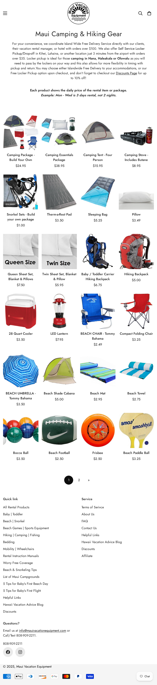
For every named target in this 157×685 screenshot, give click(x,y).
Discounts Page (126, 73)
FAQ (85, 521)
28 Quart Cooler (21, 333)
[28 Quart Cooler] (20, 311)
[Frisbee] (98, 430)
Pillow (136, 214)
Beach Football (59, 452)
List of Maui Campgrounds (21, 576)
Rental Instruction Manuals (21, 556)
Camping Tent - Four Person (97, 157)
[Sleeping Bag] (98, 192)
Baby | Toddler (13, 514)
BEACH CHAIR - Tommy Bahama (98, 336)
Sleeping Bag (97, 214)
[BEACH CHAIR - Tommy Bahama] (98, 311)
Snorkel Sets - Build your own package (21, 217)
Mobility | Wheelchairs (18, 549)
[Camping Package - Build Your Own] (20, 132)
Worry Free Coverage (18, 562)
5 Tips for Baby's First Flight (22, 590)
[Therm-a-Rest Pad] (59, 192)
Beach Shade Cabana (59, 393)
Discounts (9, 611)
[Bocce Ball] (20, 430)
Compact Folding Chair (136, 333)
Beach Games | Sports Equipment (26, 528)
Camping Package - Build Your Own (21, 157)
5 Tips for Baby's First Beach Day (25, 583)
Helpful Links (12, 597)
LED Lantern (59, 333)
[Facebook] (8, 652)
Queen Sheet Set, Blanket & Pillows (21, 276)
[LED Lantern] (59, 311)
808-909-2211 (12, 643)
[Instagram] (20, 652)
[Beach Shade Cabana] (59, 370)
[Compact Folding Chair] (136, 311)
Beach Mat (97, 393)
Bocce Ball (20, 452)
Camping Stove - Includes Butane (136, 157)
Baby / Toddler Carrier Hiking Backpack (97, 276)
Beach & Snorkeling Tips (20, 569)
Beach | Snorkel (14, 521)
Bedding (9, 542)
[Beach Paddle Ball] (136, 430)
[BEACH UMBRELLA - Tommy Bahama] (20, 370)
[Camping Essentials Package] (59, 132)
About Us (88, 514)
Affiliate (87, 556)
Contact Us (89, 528)
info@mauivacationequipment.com (42, 630)
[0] (149, 13)
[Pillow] (136, 192)
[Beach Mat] (98, 370)
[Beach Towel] (136, 370)
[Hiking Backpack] (136, 251)
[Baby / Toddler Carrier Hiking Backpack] (98, 251)
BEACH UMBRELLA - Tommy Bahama (21, 396)
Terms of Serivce (93, 507)
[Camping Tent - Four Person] (98, 132)
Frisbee (97, 452)
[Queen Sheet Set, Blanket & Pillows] (20, 251)
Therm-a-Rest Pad (59, 214)
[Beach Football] (59, 430)
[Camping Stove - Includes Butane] (136, 132)
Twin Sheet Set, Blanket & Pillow (59, 276)
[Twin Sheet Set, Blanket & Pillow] (59, 251)
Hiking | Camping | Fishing (21, 535)
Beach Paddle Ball (136, 452)
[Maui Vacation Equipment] (78, 13)
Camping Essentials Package (59, 157)
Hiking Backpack (136, 274)
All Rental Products (16, 507)
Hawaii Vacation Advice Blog (23, 604)
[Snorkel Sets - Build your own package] (20, 192)
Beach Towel (136, 393)
